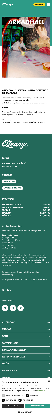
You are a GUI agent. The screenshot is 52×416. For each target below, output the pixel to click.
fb (5, 308)
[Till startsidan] (7, 4)
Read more (41, 391)
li (20, 308)
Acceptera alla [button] (37, 406)
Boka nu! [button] (39, 4)
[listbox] (49, 381)
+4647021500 (9, 181)
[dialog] (26, 397)
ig (13, 308)
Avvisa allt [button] (13, 406)
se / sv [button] (5, 290)
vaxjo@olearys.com (12, 188)
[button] (48, 4)
